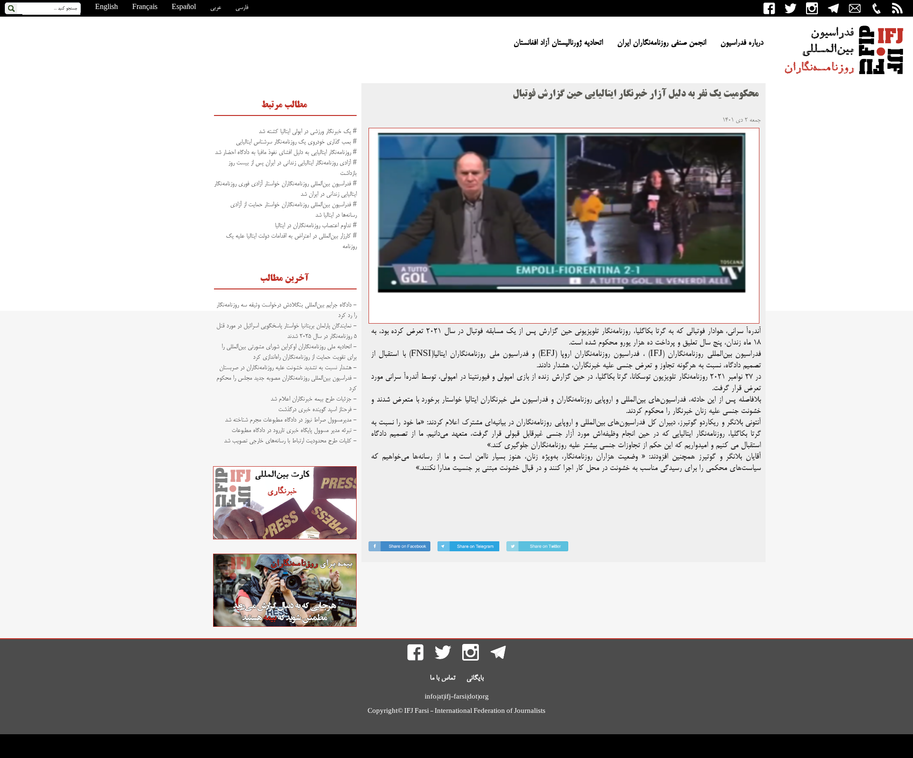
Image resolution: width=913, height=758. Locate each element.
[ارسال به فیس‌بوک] (399, 548)
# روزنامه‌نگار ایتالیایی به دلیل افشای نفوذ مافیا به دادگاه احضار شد (286, 152)
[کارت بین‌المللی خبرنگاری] (285, 538)
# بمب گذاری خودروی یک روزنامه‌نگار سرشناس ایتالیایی (296, 142)
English (106, 7)
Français (144, 7)
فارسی (241, 7)
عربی (215, 7)
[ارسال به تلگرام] (468, 548)
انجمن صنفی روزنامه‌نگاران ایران (661, 43)
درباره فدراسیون (741, 43)
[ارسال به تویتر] (537, 548)
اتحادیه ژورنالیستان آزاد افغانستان (558, 43)
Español (184, 7)
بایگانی (475, 678)
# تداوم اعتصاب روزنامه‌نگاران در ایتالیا (316, 226)
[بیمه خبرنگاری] (285, 625)
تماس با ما (443, 678)
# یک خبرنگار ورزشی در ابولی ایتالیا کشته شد (308, 131)
